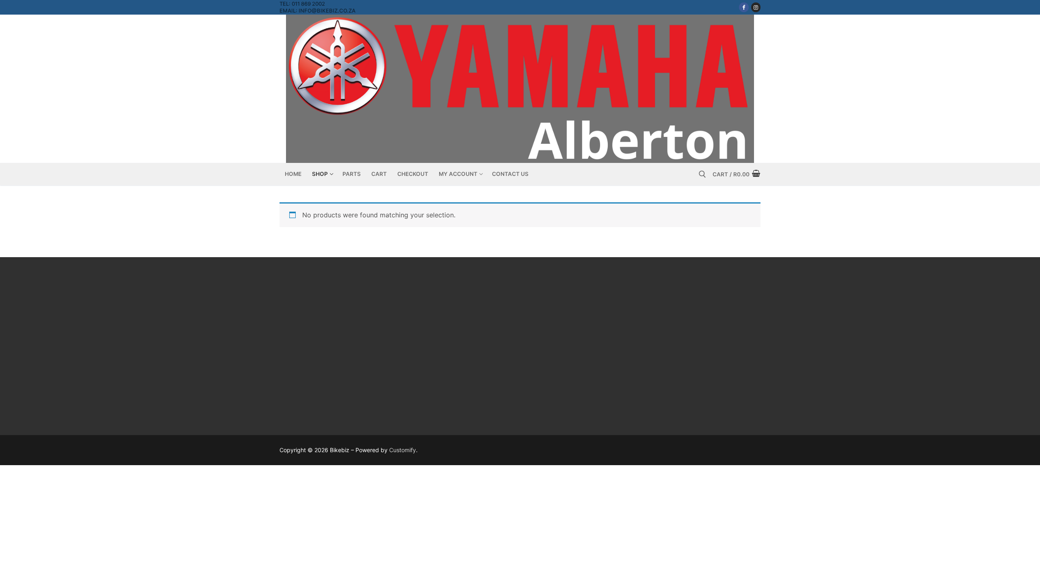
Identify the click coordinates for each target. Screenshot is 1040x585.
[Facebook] (743, 7)
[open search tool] (702, 174)
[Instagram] (755, 7)
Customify (402, 449)
